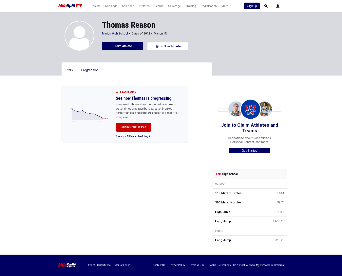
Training (190, 6)
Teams (158, 6)
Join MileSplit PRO (133, 127)
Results (96, 6)
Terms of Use (196, 265)
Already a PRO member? (133, 136)
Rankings (111, 6)
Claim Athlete (123, 46)
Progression (89, 70)
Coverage (174, 6)
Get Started (249, 150)
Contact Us (159, 265)
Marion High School (115, 33)
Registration (209, 6)
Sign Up (252, 6)
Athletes (144, 6)
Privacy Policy (177, 265)
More (224, 6)
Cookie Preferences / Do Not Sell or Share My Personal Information (246, 265)
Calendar (128, 6)
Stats (69, 70)
